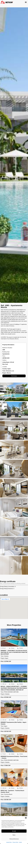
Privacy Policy (15, 842)
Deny (14, 835)
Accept (14, 831)
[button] (26, 818)
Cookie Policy (9, 842)
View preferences (14, 839)
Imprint (20, 842)
